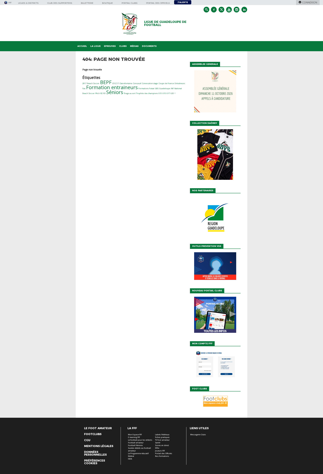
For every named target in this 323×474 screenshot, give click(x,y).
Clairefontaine (125, 83)
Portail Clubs (129, 3)
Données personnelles (95, 453)
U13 (160, 93)
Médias (134, 46)
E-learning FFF (134, 437)
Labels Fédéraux (162, 435)
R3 (104, 93)
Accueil (82, 46)
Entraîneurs (180, 83)
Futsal (151, 88)
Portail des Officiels (163, 453)
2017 (84, 83)
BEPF (106, 82)
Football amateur (135, 443)
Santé (157, 443)
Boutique (107, 3)
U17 (168, 93)
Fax (83, 88)
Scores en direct (162, 445)
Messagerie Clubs (198, 435)
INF (172, 88)
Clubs (123, 46)
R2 (101, 93)
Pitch (97, 93)
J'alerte (182, 2)
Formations (143, 88)
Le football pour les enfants (140, 440)
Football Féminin (135, 445)
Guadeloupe (164, 88)
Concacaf (137, 83)
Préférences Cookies (94, 462)
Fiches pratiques (162, 437)
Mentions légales (98, 446)
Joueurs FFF (160, 451)
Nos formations (162, 456)
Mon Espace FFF (135, 435)
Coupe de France (166, 83)
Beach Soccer (93, 83)
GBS (156, 88)
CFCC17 (115, 83)
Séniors (114, 92)
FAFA (130, 459)
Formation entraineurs (112, 87)
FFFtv (157, 448)
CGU (87, 440)
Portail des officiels (158, 3)
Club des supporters (59, 3)
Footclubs (92, 434)
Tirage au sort (130, 93)
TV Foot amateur (162, 440)
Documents (149, 46)
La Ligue (95, 46)
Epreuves (110, 46)
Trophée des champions (147, 93)
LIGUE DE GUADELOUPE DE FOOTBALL (165, 23)
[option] (215, 218)
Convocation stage (150, 83)
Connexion (309, 2)
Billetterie (87, 3)
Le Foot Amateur (98, 428)
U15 (164, 93)
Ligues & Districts (28, 3)
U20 (172, 93)
